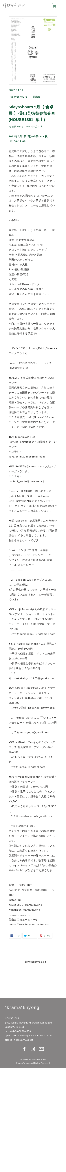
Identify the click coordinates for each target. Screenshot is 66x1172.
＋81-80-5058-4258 (20, 1031)
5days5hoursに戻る (35, 962)
